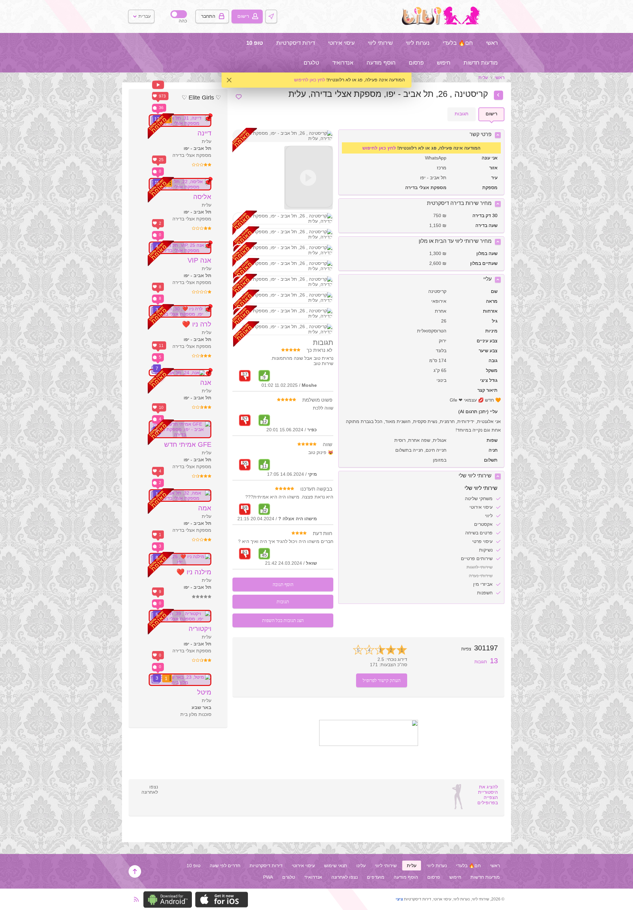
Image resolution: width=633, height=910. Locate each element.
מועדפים (375, 877)
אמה (204, 508)
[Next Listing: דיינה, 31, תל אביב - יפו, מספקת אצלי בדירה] (498, 95)
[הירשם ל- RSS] (134, 899)
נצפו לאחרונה (344, 877)
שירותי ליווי (380, 43)
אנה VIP (199, 260)
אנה (205, 382)
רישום (243, 16)
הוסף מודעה (381, 63)
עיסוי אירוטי (341, 43)
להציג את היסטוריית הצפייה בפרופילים (487, 794)
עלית (483, 77)
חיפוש (443, 63)
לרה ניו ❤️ (196, 324)
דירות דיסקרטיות (295, 43)
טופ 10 (254, 43)
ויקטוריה (200, 628)
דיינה (204, 133)
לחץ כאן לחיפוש (309, 79)
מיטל (204, 692)
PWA (268, 877)
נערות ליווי (418, 43)
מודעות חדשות (481, 63)
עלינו (361, 865)
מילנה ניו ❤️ (193, 572)
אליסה (202, 196)
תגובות (486, 661)
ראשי (492, 43)
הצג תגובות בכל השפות (283, 620)
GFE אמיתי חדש (187, 444)
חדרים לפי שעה (225, 865)
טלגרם (311, 63)
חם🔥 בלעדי (458, 43)
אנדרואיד (342, 63)
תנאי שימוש (335, 865)
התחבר (208, 16)
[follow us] (368, 744)
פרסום (416, 63)
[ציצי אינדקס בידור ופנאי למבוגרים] (442, 23)
